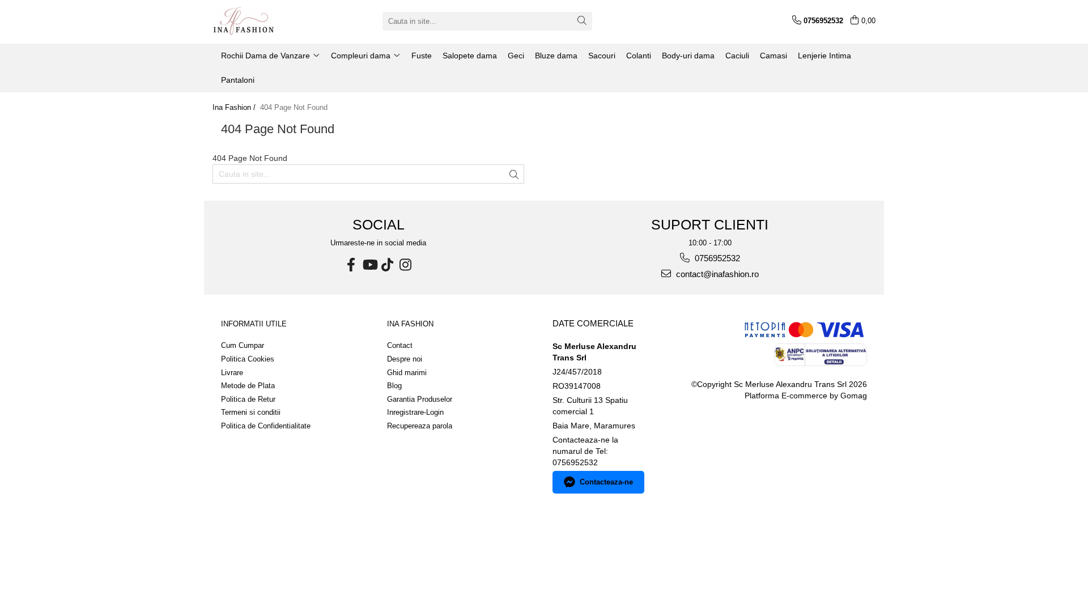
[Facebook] (351, 265)
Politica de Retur (248, 399)
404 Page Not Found (294, 107)
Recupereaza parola (419, 426)
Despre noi (404, 359)
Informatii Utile (254, 324)
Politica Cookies (247, 359)
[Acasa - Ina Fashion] (269, 21)
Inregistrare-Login (415, 412)
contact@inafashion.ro (716, 274)
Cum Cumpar (242, 345)
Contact (400, 345)
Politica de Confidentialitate (266, 426)
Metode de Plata (248, 385)
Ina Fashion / (235, 107)
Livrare (232, 372)
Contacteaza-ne (606, 482)
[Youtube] (369, 265)
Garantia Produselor (419, 399)
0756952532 (716, 258)
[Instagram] (406, 265)
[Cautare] (582, 21)
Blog (394, 385)
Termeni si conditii (250, 412)
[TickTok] (387, 265)
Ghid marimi (407, 372)
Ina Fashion (410, 324)
